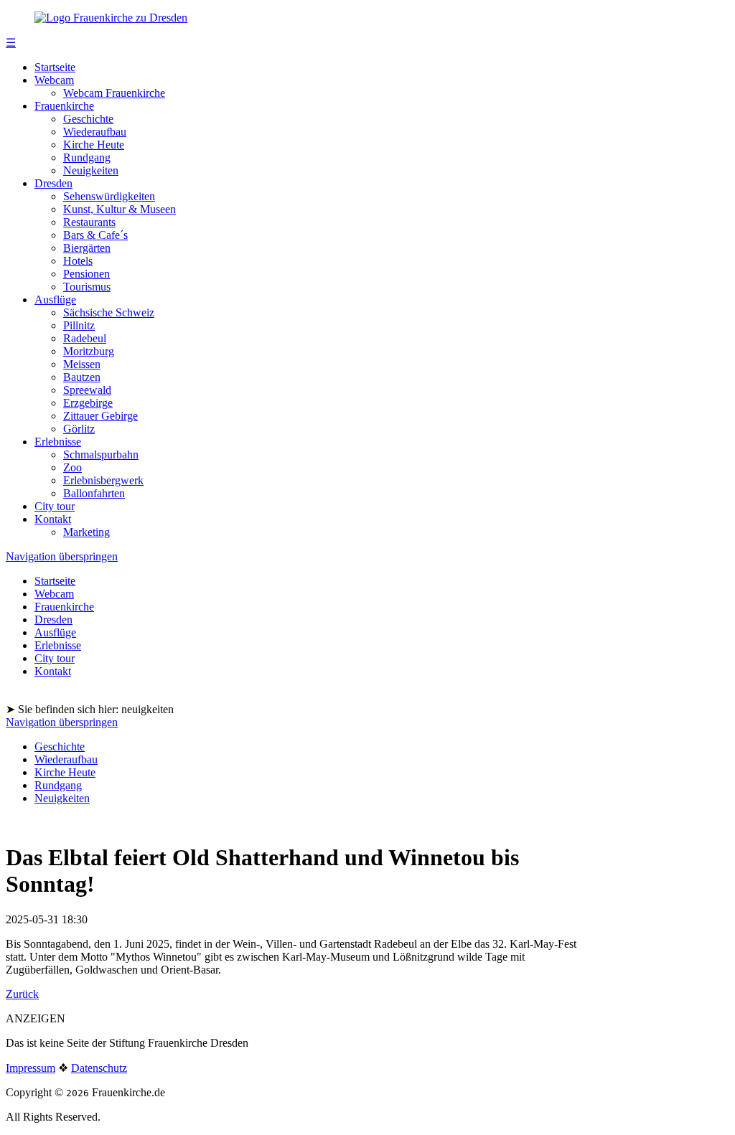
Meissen (81, 364)
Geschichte (88, 119)
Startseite (54, 67)
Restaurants (89, 222)
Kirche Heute (93, 144)
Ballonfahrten (94, 493)
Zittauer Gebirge (100, 416)
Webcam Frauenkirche (114, 93)
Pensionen (86, 274)
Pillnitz (79, 325)
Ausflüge (55, 299)
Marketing (86, 532)
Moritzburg (88, 351)
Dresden (53, 183)
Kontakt (52, 519)
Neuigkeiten (90, 170)
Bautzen (81, 377)
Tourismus (87, 287)
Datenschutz (99, 1068)
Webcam (54, 80)
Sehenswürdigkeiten (109, 196)
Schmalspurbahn (101, 454)
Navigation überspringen (62, 556)
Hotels (78, 261)
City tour (54, 506)
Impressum (30, 1068)
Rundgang (87, 157)
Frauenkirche (64, 106)
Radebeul (84, 338)
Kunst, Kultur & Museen (119, 209)
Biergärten (87, 248)
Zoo (72, 467)
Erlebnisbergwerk (103, 480)
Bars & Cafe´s (95, 235)
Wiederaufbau (94, 132)
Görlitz (79, 429)
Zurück (22, 994)
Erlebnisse (57, 441)
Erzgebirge (88, 403)
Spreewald (87, 390)
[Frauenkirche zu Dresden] (110, 17)
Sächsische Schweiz (108, 312)
